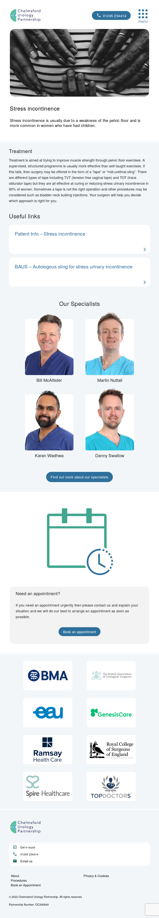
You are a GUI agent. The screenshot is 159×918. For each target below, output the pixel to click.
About (15, 876)
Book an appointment (79, 631)
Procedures (19, 880)
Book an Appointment (26, 885)
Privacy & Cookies (96, 876)
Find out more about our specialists (79, 476)
